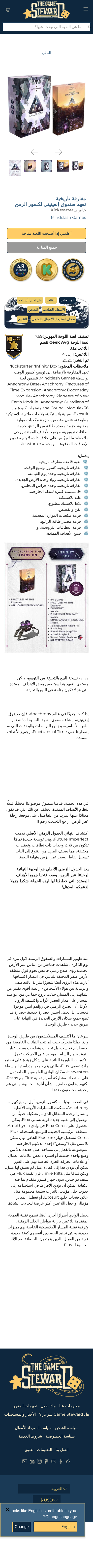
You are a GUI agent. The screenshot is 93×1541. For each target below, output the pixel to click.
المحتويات (68, 300)
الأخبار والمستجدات (20, 1414)
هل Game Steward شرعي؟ (64, 1414)
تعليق (29, 1449)
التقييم (22, 319)
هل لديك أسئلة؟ (30, 300)
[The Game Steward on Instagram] (39, 1462)
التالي (46, 52)
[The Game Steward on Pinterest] (46, 1462)
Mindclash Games (68, 217)
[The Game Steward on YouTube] (53, 1462)
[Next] (58, 152)
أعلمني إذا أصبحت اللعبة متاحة (46, 233)
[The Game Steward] (46, 10)
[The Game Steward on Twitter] (68, 1462)
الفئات (51, 300)
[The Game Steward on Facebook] (61, 1462)
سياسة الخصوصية (60, 1436)
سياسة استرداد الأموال (33, 1427)
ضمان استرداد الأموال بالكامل (53, 319)
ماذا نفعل (48, 1405)
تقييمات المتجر (25, 1405)
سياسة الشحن (66, 1427)
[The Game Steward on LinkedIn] (32, 1462)
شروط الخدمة (30, 1436)
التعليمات (44, 1449)
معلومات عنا (69, 1405)
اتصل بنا (62, 1449)
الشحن (33, 309)
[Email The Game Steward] (24, 1462)
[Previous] (34, 152)
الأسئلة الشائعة (54, 309)
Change (22, 1527)
